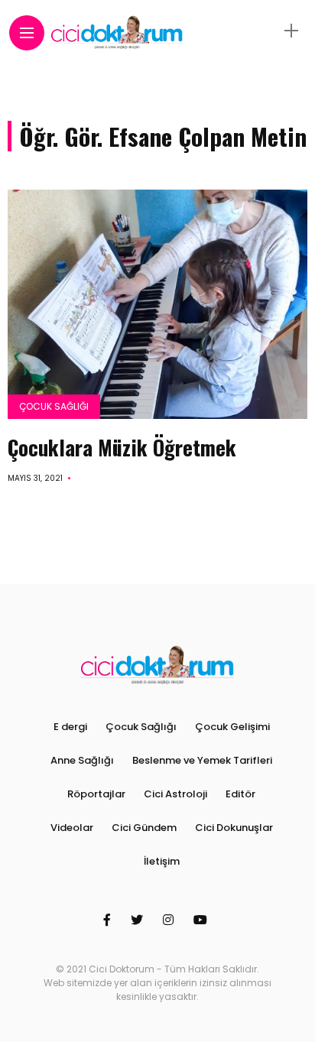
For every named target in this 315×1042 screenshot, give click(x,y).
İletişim (162, 861)
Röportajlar (96, 794)
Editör (240, 794)
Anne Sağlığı (82, 760)
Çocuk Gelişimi (232, 726)
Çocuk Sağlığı (54, 406)
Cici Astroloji (175, 794)
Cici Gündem (144, 827)
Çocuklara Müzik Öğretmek (122, 447)
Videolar (71, 827)
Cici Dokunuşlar (234, 827)
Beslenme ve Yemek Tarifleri (202, 760)
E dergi (70, 726)
